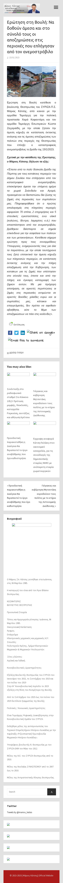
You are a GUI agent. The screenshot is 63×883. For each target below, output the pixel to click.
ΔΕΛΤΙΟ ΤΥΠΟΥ (16, 352)
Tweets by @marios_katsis (19, 812)
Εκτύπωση (19, 324)
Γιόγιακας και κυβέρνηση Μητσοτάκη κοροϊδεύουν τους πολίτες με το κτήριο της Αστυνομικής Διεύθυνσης (44, 403)
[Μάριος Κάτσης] (22, 8)
